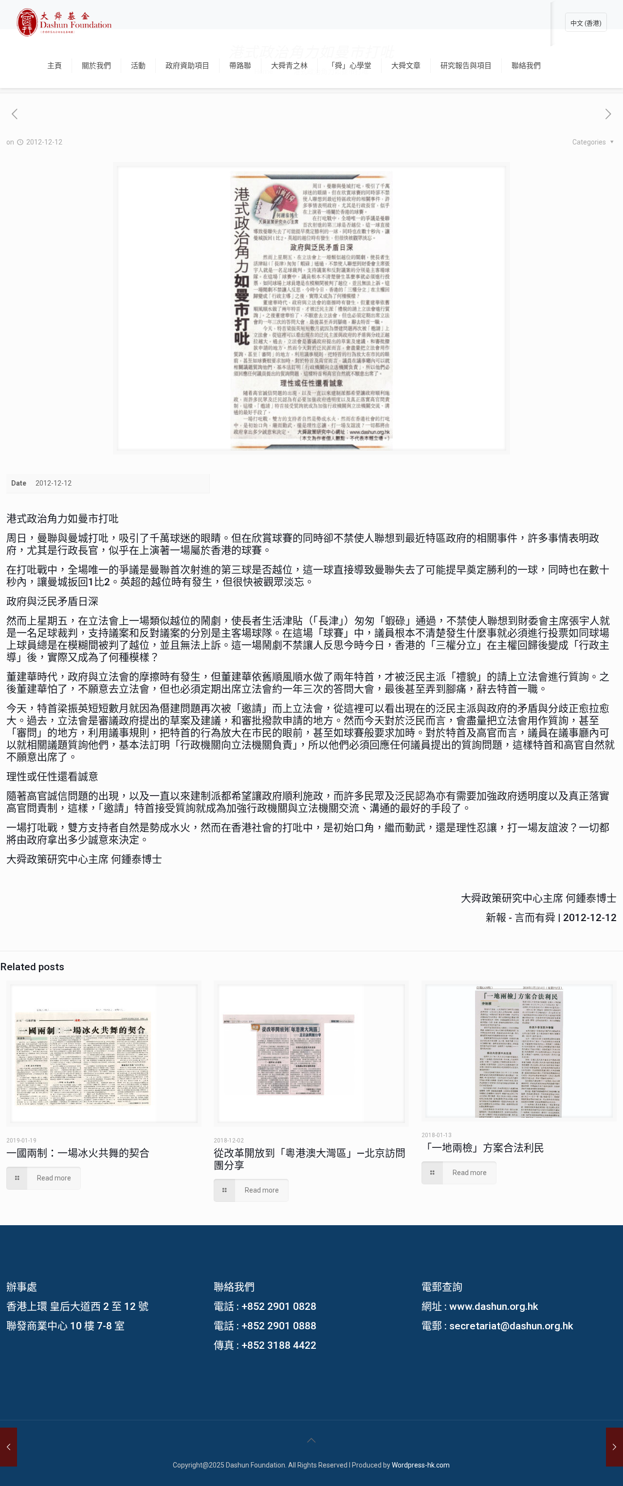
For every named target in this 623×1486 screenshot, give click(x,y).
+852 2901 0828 (278, 1306)
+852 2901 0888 (278, 1326)
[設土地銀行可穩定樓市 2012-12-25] (8, 1447)
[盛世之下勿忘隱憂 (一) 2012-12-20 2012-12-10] (614, 1447)
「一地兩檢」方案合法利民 (482, 1148)
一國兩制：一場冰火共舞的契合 (77, 1153)
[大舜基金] (64, 22)
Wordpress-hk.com (421, 1465)
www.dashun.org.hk (493, 1306)
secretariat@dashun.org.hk (511, 1326)
